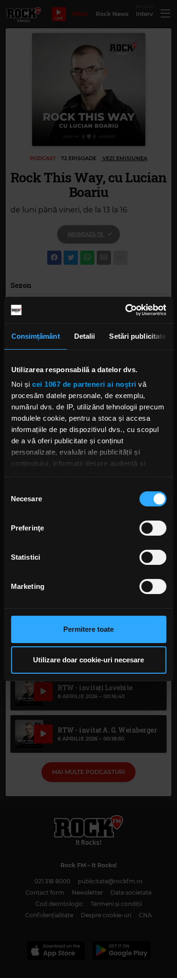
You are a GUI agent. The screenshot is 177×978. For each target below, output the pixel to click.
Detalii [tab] (84, 336)
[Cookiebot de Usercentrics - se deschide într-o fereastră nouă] (126, 310)
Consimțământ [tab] (35, 336)
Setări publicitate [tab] (137, 336)
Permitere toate (88, 629)
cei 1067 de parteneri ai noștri (84, 384)
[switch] (152, 528)
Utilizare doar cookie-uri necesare (88, 660)
